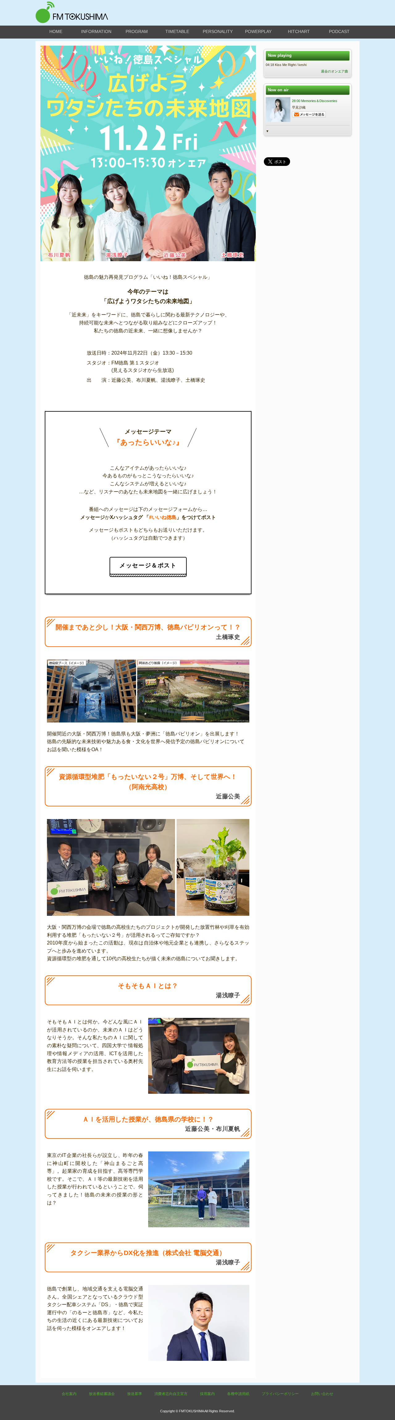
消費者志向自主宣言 (171, 1394)
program (137, 31)
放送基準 (134, 1394)
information (96, 31)
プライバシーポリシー (280, 1394)
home (55, 31)
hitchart (299, 31)
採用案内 (207, 1394)
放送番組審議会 (102, 1394)
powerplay (258, 31)
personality (218, 31)
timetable (177, 31)
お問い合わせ (322, 1394)
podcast (339, 31)
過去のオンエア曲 (334, 71)
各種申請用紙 (238, 1394)
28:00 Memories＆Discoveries (314, 101)
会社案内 (69, 1394)
